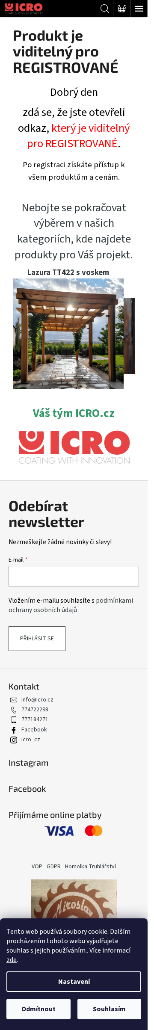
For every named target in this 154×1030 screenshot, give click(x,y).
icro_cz (30, 739)
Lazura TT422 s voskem (68, 272)
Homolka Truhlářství (90, 866)
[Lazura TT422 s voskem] (68, 333)
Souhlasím (109, 1009)
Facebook (34, 729)
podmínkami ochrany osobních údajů (71, 605)
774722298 (34, 709)
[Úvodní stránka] (74, 447)
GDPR (54, 866)
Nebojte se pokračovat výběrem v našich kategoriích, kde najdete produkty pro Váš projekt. (74, 231)
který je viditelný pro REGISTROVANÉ (78, 136)
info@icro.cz (37, 700)
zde (11, 960)
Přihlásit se (37, 638)
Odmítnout (38, 1009)
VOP (37, 866)
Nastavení (74, 981)
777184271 (34, 719)
